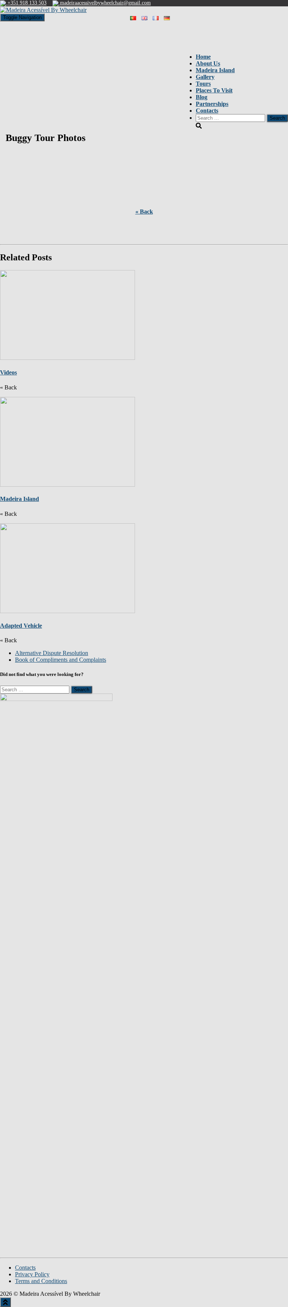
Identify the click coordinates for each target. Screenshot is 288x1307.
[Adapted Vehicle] (67, 567)
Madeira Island (19, 499)
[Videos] (67, 314)
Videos (8, 372)
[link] (51, 653)
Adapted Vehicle (21, 625)
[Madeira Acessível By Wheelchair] (43, 9)
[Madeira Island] (67, 441)
